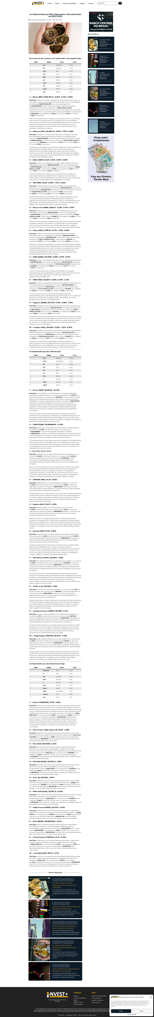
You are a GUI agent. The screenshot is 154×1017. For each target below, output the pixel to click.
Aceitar (121, 1011)
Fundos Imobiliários (70, 3)
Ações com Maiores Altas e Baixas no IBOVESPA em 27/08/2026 (104, 108)
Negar (141, 1011)
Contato (91, 3)
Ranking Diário (42, 20)
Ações (57, 3)
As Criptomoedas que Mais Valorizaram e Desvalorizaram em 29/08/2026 (64, 885)
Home (49, 3)
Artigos (82, 3)
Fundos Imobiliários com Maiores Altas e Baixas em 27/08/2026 (105, 125)
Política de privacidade (132, 1014)
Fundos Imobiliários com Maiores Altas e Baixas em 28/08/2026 (105, 75)
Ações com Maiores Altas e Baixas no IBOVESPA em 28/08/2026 (104, 59)
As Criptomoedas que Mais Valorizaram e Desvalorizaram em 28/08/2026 (64, 947)
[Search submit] (120, 3)
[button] (151, 997)
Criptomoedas (34, 20)
